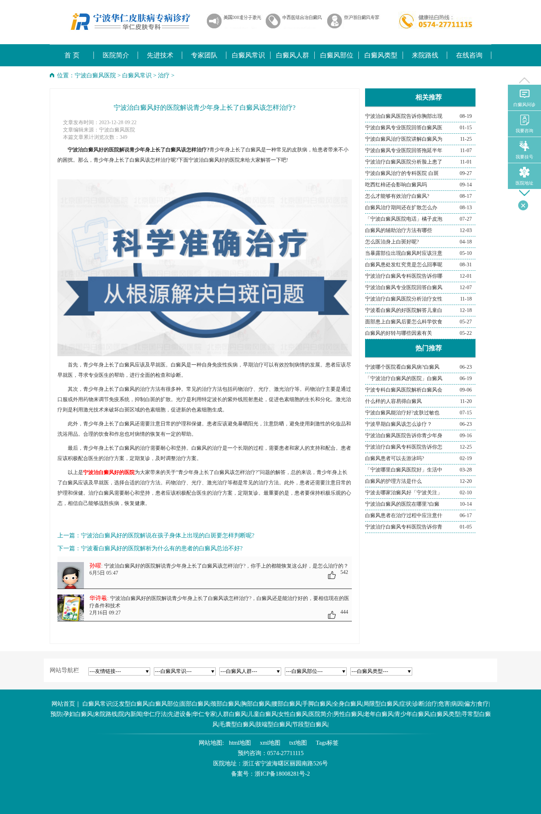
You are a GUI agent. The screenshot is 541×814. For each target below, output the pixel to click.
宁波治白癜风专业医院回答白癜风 (403, 287)
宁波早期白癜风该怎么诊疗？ (398, 424)
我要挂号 (524, 156)
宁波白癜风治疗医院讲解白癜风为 (403, 139)
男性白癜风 (348, 714)
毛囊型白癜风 (237, 724)
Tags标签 (327, 743)
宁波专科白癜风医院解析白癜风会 (403, 390)
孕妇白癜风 (78, 714)
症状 (405, 704)
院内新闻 (130, 714)
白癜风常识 (137, 75)
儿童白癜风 (262, 714)
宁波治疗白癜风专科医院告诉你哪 (403, 276)
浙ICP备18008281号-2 (282, 774)
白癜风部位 (164, 704)
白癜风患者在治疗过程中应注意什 (403, 515)
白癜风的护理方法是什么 (393, 481)
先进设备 (179, 714)
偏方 (470, 704)
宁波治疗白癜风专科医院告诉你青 (403, 527)
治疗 (164, 75)
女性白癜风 (293, 714)
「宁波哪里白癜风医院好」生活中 (403, 470)
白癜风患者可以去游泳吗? (394, 458)
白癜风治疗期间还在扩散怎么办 (401, 207)
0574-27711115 (285, 753)
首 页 (71, 55)
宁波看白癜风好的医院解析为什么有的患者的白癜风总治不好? (162, 548)
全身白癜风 (347, 704)
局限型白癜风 (381, 704)
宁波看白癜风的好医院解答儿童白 (403, 310)
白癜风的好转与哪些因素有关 (398, 333)
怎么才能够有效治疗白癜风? (397, 196)
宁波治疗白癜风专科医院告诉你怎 (403, 447)
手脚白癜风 (317, 704)
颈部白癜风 (225, 704)
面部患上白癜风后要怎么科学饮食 (403, 321)
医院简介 (320, 714)
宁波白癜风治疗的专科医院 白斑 (402, 173)
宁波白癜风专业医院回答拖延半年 (403, 150)
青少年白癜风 (412, 714)
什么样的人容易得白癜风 (393, 401)
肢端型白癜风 (273, 724)
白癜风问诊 (524, 104)
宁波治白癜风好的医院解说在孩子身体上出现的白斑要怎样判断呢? (167, 535)
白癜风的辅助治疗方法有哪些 (398, 230)
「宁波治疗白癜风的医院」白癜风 (403, 378)
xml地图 (270, 743)
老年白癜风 (378, 714)
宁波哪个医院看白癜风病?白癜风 (402, 367)
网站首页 (63, 704)
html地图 (240, 743)
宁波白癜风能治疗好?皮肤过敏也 (402, 412)
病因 (457, 704)
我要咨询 (524, 130)
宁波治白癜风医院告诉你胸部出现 (403, 116)
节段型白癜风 (310, 724)
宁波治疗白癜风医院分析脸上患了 (403, 162)
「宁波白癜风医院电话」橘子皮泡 (403, 219)
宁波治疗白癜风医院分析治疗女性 (403, 299)
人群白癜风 (232, 714)
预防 (56, 714)
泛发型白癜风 (130, 704)
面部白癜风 (194, 704)
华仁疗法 (155, 714)
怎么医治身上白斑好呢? (392, 242)
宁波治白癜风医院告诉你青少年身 (403, 435)
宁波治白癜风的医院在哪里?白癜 (402, 504)
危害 (444, 704)
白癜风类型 (445, 714)
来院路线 (105, 714)
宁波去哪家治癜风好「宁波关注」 (403, 492)
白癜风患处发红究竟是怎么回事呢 (403, 264)
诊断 (418, 704)
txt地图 (298, 743)
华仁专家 (204, 714)
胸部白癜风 (255, 704)
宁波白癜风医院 (95, 75)
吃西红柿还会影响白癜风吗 (396, 184)
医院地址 (524, 183)
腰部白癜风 (286, 704)
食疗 (483, 704)
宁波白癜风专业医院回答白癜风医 (403, 127)
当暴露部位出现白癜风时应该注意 (403, 253)
